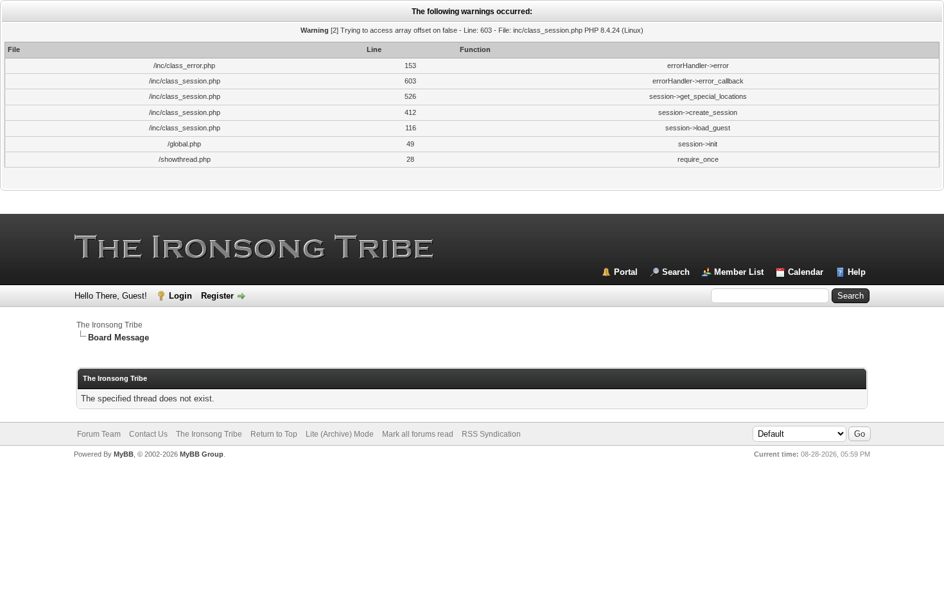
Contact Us (148, 434)
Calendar (805, 272)
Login (180, 296)
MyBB (124, 454)
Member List (739, 272)
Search (676, 272)
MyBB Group (201, 454)
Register (217, 296)
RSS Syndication (491, 434)
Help (857, 272)
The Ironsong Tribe (109, 324)
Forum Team (99, 434)
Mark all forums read (417, 434)
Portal (626, 272)
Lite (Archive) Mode (340, 434)
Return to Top (273, 434)
